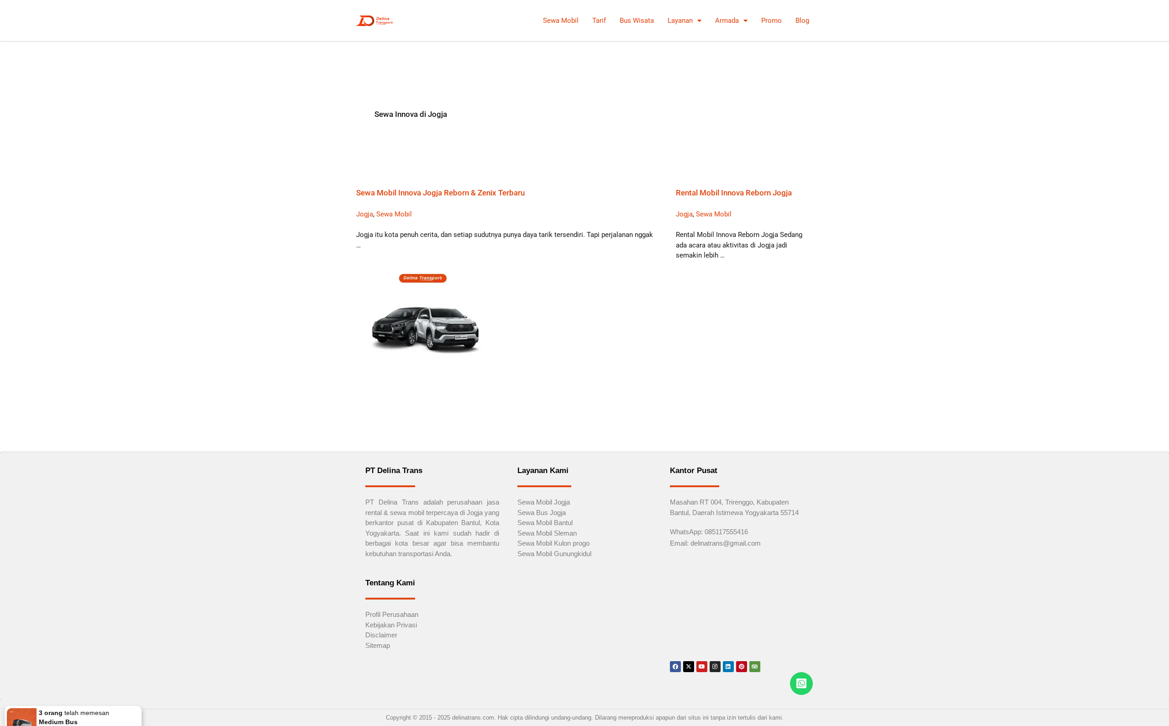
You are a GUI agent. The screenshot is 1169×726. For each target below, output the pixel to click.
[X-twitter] (688, 666)
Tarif (599, 20)
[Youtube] (701, 666)
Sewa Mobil (561, 20)
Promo (771, 20)
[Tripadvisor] (754, 666)
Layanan (680, 20)
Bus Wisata (637, 20)
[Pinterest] (741, 666)
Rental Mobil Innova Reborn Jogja (734, 192)
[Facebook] (675, 666)
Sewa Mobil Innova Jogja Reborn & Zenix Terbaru (440, 192)
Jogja (364, 214)
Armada (727, 20)
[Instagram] (715, 666)
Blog (802, 20)
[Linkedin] (728, 666)
